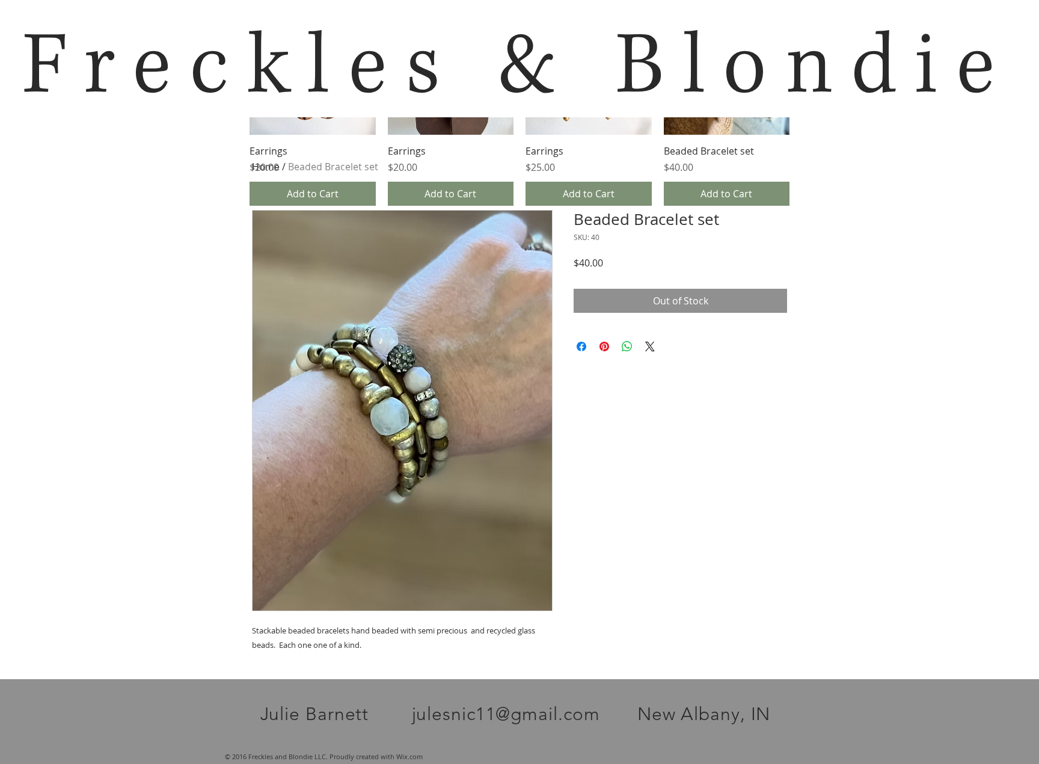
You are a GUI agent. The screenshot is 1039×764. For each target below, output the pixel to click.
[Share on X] (650, 346)
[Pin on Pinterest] (604, 346)
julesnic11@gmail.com (506, 714)
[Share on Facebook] (581, 346)
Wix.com (409, 756)
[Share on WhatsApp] (627, 346)
